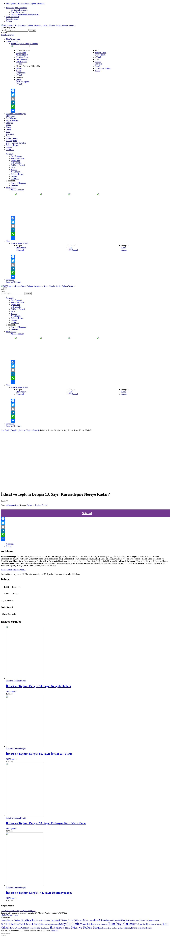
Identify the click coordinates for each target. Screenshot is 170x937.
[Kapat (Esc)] (2, 933)
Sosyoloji (98, 64)
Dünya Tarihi (100, 55)
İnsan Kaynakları (12, 17)
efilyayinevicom (12, 505)
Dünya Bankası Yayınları (16, 143)
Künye (8, 546)
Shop (8, 241)
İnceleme (114, 928)
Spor (8, 136)
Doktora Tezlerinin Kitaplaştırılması (25, 14)
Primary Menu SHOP (19, 243)
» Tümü (19, 64)
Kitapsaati (20, 250)
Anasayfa (9, 154)
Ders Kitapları (21, 61)
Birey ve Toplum (22, 82)
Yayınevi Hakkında (18, 183)
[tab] (87, 544)
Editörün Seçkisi (66, 920)
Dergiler (14, 430)
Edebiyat (9, 123)
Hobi (8, 132)
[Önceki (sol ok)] (2, 935)
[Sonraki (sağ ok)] (4, 935)
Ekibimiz (14, 185)
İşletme (19, 68)
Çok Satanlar (16, 163)
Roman (44, 924)
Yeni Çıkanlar (16, 156)
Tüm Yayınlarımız (13, 39)
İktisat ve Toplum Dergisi (16, 114)
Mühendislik (155, 920)
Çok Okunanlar (22, 59)
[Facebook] (90, 91)
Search (32, 30)
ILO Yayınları (11, 141)
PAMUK (54, 930)
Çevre (14, 928)
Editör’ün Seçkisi (18, 165)
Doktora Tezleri (12, 145)
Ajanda (124, 250)
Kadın (8, 127)
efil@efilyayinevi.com (9, 915)
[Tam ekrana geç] (7, 933)
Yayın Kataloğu (12, 19)
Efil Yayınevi (21, 248)
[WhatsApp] (90, 107)
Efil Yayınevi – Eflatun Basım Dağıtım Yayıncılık (25, 3)
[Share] (90, 111)
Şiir (150, 928)
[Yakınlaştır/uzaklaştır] (9, 933)
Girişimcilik (20, 73)
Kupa (123, 248)
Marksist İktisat (22, 55)
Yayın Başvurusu (17, 12)
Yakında (14, 169)
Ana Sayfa (5, 430)
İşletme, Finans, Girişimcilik (136, 928)
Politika (98, 61)
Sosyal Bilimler (12, 41)
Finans (18, 70)
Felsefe (98, 66)
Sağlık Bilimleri (12, 120)
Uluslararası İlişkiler (103, 68)
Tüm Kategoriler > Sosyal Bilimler (24, 44)
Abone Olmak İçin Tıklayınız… (13, 570)
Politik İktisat (25, 924)
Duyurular (10, 280)
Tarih (93, 924)
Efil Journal (73, 250)
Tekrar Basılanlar (17, 158)
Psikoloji (36, 924)
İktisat (54, 927)
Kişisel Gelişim (12, 138)
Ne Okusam (15, 172)
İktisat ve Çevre (22, 57)
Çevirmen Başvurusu (19, 10)
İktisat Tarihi (21, 53)
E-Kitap (9, 147)
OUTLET (10, 150)
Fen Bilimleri (11, 118)
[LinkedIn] (90, 103)
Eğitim (8, 125)
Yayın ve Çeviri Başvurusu (16, 8)
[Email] (90, 99)
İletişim (9, 21)
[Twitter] (90, 95)
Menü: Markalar (17, 190)
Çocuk (18, 79)
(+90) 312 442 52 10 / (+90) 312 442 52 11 (18, 911)
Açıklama (10, 544)
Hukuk (97, 70)
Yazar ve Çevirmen (13, 282)
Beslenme (10, 134)
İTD (70, 248)
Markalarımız (11, 187)
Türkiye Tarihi (100, 53)
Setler (13, 167)
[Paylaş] (4, 933)
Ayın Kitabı (15, 161)
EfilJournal (10, 116)
